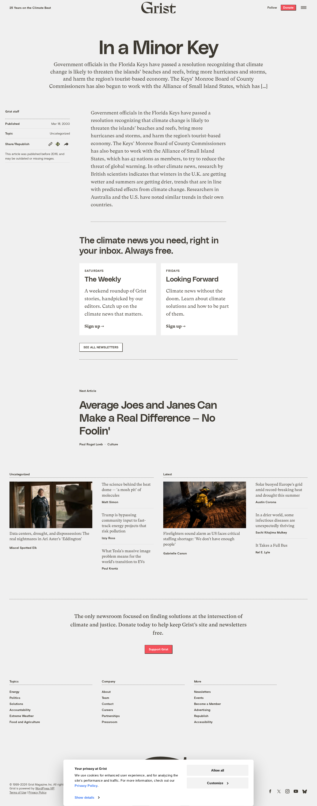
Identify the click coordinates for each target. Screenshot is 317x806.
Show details (84, 797)
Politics (14, 698)
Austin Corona (266, 502)
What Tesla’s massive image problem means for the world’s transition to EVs (126, 556)
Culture (112, 444)
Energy (14, 691)
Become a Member (207, 704)
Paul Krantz (110, 568)
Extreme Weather (21, 716)
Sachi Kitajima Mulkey (271, 532)
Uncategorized (60, 133)
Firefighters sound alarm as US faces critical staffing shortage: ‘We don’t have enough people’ (201, 538)
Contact (107, 704)
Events (199, 698)
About (106, 691)
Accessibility (203, 722)
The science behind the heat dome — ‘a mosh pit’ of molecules (126, 489)
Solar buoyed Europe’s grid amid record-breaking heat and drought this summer (279, 489)
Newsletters (202, 691)
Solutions (16, 704)
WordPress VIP (44, 788)
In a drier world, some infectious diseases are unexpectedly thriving (275, 520)
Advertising (202, 710)
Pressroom (109, 722)
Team (105, 698)
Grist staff (12, 111)
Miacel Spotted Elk (23, 547)
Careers (107, 710)
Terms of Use (17, 792)
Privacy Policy (37, 792)
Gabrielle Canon (175, 553)
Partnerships (111, 716)
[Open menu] (304, 7)
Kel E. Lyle (263, 552)
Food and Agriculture (24, 722)
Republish (201, 716)
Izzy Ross (108, 538)
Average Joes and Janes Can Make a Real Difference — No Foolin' (148, 417)
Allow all (217, 770)
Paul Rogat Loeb (91, 444)
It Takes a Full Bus (271, 545)
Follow (272, 7)
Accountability (20, 710)
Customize (215, 783)
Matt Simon (110, 502)
